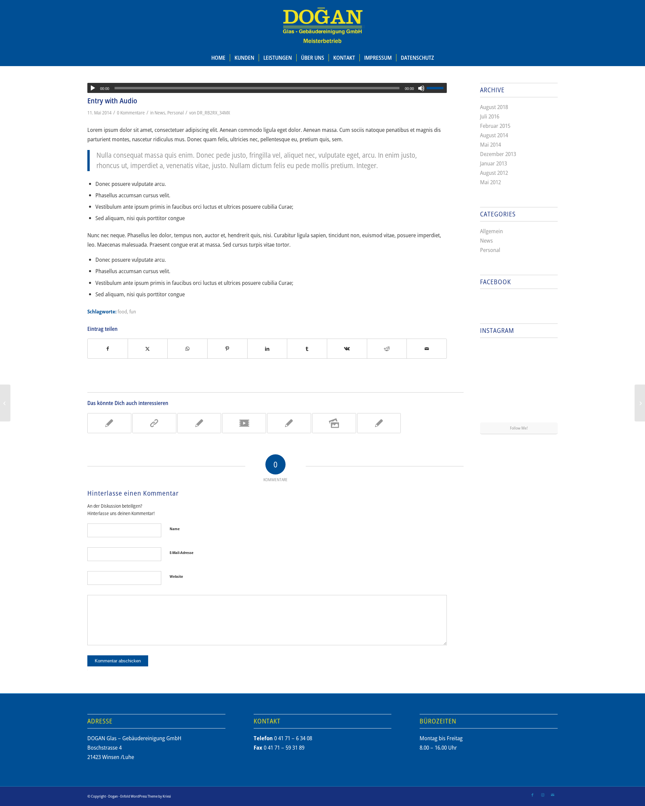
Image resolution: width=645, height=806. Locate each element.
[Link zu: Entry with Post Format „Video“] (244, 423)
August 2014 (494, 135)
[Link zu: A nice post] (109, 423)
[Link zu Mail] (553, 795)
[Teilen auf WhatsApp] (187, 348)
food (122, 311)
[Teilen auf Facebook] (108, 348)
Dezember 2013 (498, 154)
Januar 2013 (493, 163)
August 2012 (494, 173)
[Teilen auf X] (148, 348)
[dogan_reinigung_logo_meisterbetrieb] (322, 24)
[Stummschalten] (421, 88)
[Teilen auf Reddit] (387, 348)
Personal (175, 112)
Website (176, 576)
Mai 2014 (490, 144)
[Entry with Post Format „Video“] (5, 403)
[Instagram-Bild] (545, 355)
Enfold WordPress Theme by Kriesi (145, 796)
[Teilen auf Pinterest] (227, 348)
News (160, 112)
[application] (267, 88)
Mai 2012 (490, 182)
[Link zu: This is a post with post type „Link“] (154, 423)
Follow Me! (519, 428)
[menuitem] (218, 57)
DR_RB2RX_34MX (213, 112)
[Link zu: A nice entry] (199, 423)
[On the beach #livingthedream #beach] (519, 383)
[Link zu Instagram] (543, 795)
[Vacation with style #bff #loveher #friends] (519, 356)
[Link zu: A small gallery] (334, 423)
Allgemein (491, 231)
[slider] (437, 88)
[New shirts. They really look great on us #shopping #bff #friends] (492, 355)
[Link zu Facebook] (532, 795)
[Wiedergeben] (92, 88)
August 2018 (494, 107)
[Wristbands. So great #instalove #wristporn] (545, 382)
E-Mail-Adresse (182, 552)
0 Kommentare (131, 112)
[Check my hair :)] (545, 409)
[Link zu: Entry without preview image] (379, 423)
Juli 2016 (489, 116)
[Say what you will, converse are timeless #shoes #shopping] (519, 409)
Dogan (113, 796)
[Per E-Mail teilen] (426, 348)
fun (132, 311)
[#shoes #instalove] (492, 409)
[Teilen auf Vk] (347, 348)
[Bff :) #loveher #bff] (492, 382)
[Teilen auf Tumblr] (307, 348)
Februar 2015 (495, 126)
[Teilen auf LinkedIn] (267, 348)
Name (175, 528)
